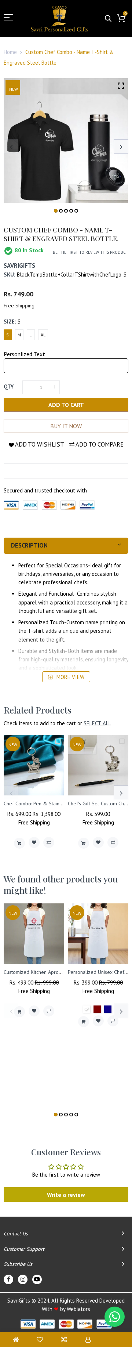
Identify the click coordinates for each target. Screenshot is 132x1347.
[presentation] (11, 146)
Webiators (78, 1309)
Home (10, 51)
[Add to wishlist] (34, 842)
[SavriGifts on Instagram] (22, 1279)
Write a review (66, 1194)
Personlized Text (24, 354)
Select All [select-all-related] (97, 723)
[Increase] (54, 387)
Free (9, 305)
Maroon (97, 1009)
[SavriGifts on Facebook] (8, 1279)
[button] (56, 211)
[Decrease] (27, 387)
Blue (107, 1009)
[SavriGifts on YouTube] (37, 1279)
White (86, 1009)
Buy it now (66, 426)
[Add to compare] (48, 842)
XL (43, 334)
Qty (9, 386)
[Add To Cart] (19, 843)
